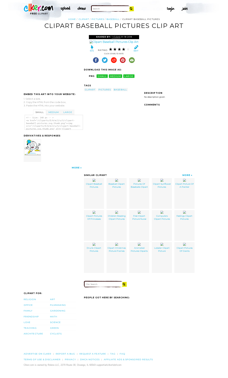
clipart (84, 19)
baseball (113, 19)
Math (53, 316)
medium (115, 76)
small (102, 76)
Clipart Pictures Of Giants (185, 249)
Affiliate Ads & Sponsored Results (128, 359)
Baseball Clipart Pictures (116, 185)
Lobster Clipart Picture (162, 249)
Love (27, 322)
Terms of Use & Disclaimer (42, 359)
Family (28, 310)
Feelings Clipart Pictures (184, 217)
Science (55, 322)
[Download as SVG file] (92, 49)
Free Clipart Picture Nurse (139, 217)
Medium (53, 112)
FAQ (122, 353)
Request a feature (92, 353)
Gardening (58, 310)
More (76, 167)
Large (67, 112)
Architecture (33, 333)
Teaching (30, 328)
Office (28, 305)
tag (112, 353)
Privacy (70, 359)
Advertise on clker (37, 353)
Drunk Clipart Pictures (94, 249)
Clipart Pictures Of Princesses (94, 217)
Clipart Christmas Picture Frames (116, 249)
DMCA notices (90, 359)
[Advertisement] (54, 62)
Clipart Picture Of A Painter (184, 185)
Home (72, 19)
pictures (98, 19)
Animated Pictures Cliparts (139, 249)
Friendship (31, 316)
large (128, 76)
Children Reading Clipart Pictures (117, 217)
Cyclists (56, 333)
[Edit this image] (136, 49)
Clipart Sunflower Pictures (162, 185)
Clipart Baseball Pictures (94, 185)
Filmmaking (58, 305)
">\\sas (116, 37)
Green (54, 328)
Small (39, 112)
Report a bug (65, 353)
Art (52, 299)
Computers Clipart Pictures (162, 217)
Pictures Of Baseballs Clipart (139, 185)
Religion (30, 299)
